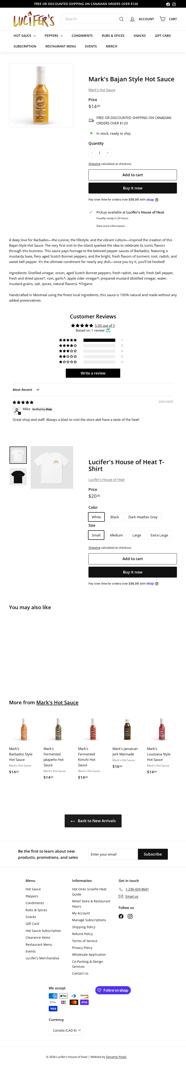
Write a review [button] (93, 373)
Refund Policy (82, 934)
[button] (68, 340)
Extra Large (159, 535)
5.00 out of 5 (105, 325)
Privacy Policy (82, 947)
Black (114, 517)
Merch (111, 46)
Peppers (52, 35)
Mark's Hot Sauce (101, 89)
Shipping (94, 164)
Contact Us (80, 973)
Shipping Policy (83, 927)
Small (96, 535)
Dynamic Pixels (116, 1057)
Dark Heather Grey (143, 517)
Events (91, 46)
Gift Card (163, 35)
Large (136, 535)
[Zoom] (41, 95)
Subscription (25, 46)
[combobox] (94, 19)
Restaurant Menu (60, 46)
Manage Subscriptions (89, 920)
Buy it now (132, 188)
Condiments (82, 35)
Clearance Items (38, 937)
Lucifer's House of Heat (106, 479)
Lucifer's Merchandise (42, 958)
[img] (23, 402)
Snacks (140, 35)
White (96, 517)
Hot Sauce (23, 35)
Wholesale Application (89, 954)
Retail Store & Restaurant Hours (91, 903)
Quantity (96, 143)
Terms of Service (84, 941)
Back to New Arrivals (96, 820)
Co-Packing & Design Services (87, 964)
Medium (116, 535)
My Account (81, 913)
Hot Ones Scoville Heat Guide (89, 891)
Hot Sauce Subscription (43, 930)
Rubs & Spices (113, 35)
